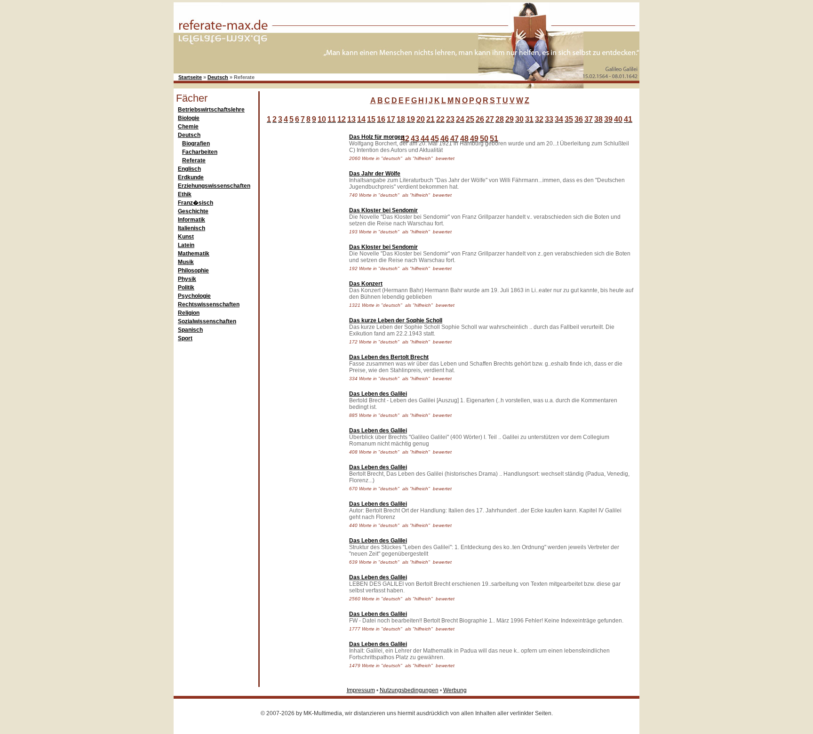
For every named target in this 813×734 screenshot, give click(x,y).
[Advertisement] (302, 270)
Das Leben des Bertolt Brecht (389, 357)
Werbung (455, 690)
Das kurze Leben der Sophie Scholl (395, 320)
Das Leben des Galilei (378, 394)
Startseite (190, 77)
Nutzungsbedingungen (409, 690)
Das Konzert (366, 283)
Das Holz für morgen (376, 137)
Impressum (361, 690)
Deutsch (217, 77)
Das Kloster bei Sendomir (383, 210)
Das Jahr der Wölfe (374, 173)
